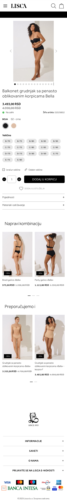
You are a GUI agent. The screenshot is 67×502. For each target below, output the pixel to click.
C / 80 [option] (31, 147)
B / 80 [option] (31, 141)
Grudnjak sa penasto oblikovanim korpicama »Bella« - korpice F (49, 366)
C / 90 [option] (55, 147)
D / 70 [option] (7, 153)
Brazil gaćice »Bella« (11, 280)
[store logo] (18, 6)
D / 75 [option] (19, 153)
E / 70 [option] (55, 153)
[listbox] (33, 151)
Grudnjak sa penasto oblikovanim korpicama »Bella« (16, 365)
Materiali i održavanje (13, 205)
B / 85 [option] (43, 141)
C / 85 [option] (43, 147)
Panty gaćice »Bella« (44, 280)
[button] (11, 51)
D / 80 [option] (31, 153)
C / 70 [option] (7, 147)
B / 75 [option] (19, 141)
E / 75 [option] (7, 160)
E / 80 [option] (19, 160)
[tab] (33, 197)
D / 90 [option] (43, 153)
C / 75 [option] (19, 147)
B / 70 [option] (7, 141)
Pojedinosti (8, 197)
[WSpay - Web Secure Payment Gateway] (45, 489)
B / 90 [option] (55, 141)
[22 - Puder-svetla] (14, 126)
